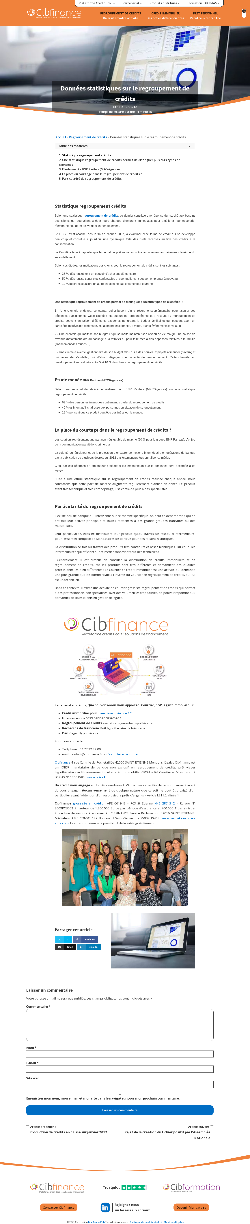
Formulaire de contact (124, 754)
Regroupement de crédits (88, 137)
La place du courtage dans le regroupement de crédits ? (102, 174)
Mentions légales (174, 1222)
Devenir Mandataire (191, 1207)
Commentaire (38, 1006)
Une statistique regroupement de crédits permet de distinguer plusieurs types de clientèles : (119, 162)
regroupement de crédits (100, 215)
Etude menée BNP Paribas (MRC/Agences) (92, 169)
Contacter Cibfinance (58, 1207)
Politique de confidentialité (146, 1222)
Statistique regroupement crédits (86, 155)
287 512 (168, 803)
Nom (31, 1048)
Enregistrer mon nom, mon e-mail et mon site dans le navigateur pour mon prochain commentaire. (103, 1098)
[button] (97, 3)
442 (158, 803)
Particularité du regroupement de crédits (92, 179)
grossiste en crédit (88, 803)
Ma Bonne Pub (96, 1222)
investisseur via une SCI (115, 713)
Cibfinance (63, 762)
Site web (32, 1078)
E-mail (32, 1063)
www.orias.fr (97, 777)
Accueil (60, 137)
